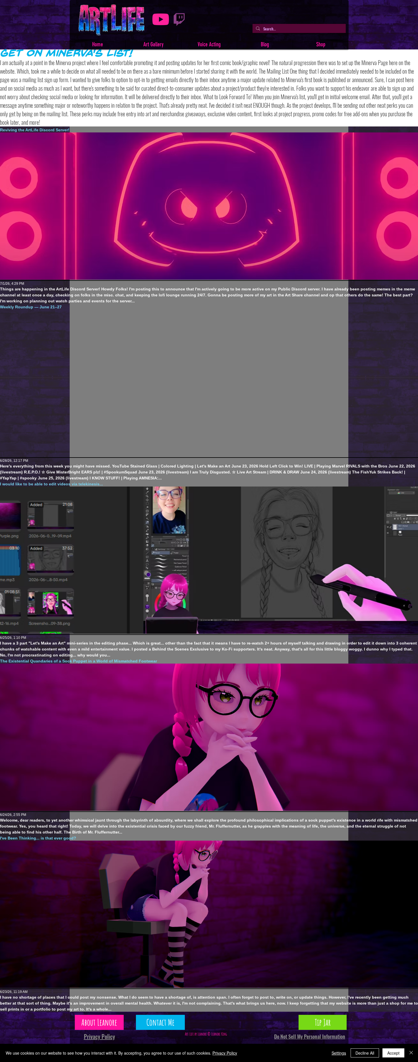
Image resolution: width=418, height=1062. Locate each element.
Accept (393, 1053)
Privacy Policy (224, 1053)
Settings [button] (339, 1053)
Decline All (364, 1053)
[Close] (411, 1052)
